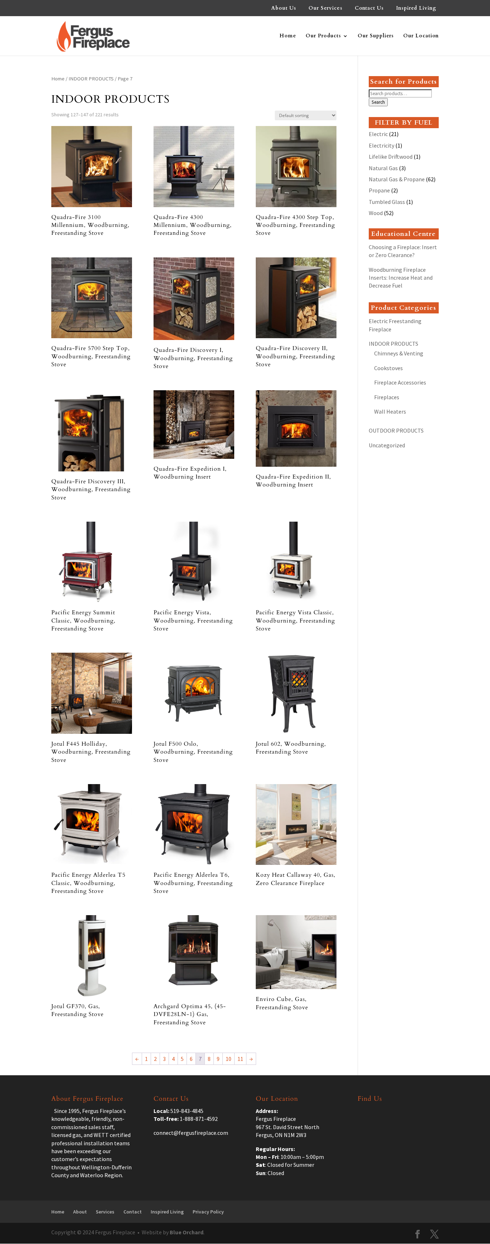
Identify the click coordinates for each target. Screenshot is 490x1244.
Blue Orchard (186, 1232)
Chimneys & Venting (398, 353)
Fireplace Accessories (400, 382)
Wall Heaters (390, 411)
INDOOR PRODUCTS (91, 78)
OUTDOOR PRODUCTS (396, 430)
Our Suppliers (376, 36)
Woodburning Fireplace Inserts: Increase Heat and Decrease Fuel (401, 277)
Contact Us (369, 8)
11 (240, 1058)
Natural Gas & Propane (397, 179)
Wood (376, 212)
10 (228, 1058)
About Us (283, 8)
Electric (378, 134)
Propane (379, 190)
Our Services (325, 8)
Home (287, 36)
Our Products (323, 36)
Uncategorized (387, 445)
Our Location (421, 36)
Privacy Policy (208, 1211)
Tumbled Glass (387, 201)
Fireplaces (386, 397)
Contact (132, 1211)
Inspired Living (416, 8)
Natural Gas (383, 168)
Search (378, 102)
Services (105, 1211)
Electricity (381, 145)
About (80, 1211)
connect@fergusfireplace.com (191, 1132)
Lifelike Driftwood (391, 156)
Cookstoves (388, 368)
